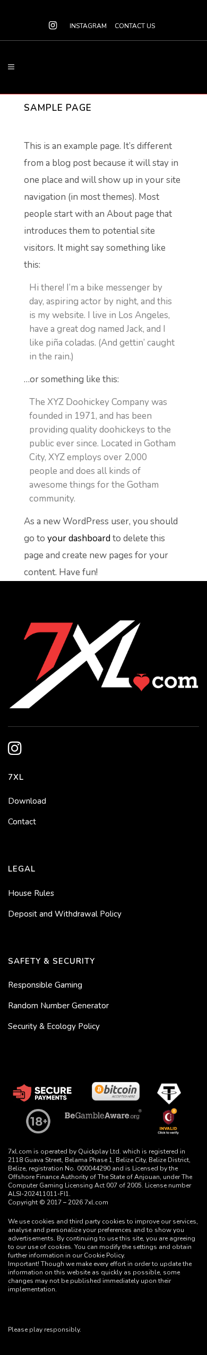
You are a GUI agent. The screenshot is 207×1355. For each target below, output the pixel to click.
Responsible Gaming (45, 985)
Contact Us (135, 26)
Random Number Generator (58, 1005)
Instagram (88, 26)
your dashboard (78, 538)
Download (27, 801)
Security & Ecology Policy (54, 1026)
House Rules (31, 893)
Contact (22, 821)
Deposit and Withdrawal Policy (65, 914)
